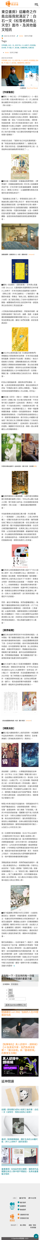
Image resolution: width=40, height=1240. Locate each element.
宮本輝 (3, 47)
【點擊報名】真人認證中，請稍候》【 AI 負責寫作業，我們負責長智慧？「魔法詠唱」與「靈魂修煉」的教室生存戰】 (19, 1048)
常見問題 (33, 1227)
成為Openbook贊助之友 (15, 1005)
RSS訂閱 (33, 1198)
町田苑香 (33, 45)
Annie (21, 36)
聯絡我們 (23, 1210)
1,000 (11, 996)
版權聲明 (23, 1206)
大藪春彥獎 (23, 47)
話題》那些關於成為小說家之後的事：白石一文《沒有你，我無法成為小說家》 (19, 1110)
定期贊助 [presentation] (6, 984)
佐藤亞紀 (31, 47)
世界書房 (4, 45)
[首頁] (12, 4)
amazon (31, 254)
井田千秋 (18, 45)
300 (10, 990)
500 (10, 993)
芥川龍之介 (10, 47)
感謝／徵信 (32, 1225)
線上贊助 (23, 1225)
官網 (34, 466)
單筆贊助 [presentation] (14, 984)
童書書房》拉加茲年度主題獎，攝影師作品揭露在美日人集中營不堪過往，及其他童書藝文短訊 (19, 1171)
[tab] (6, 984)
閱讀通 (13, 1217)
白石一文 (11, 45)
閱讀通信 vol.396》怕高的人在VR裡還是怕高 (19, 1013)
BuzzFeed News (32, 88)
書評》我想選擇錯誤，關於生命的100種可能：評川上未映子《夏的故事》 (19, 1140)
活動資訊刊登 (24, 1215)
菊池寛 (17, 47)
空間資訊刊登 (24, 1218)
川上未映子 (25, 45)
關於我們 (23, 1202)
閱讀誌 (13, 1206)
